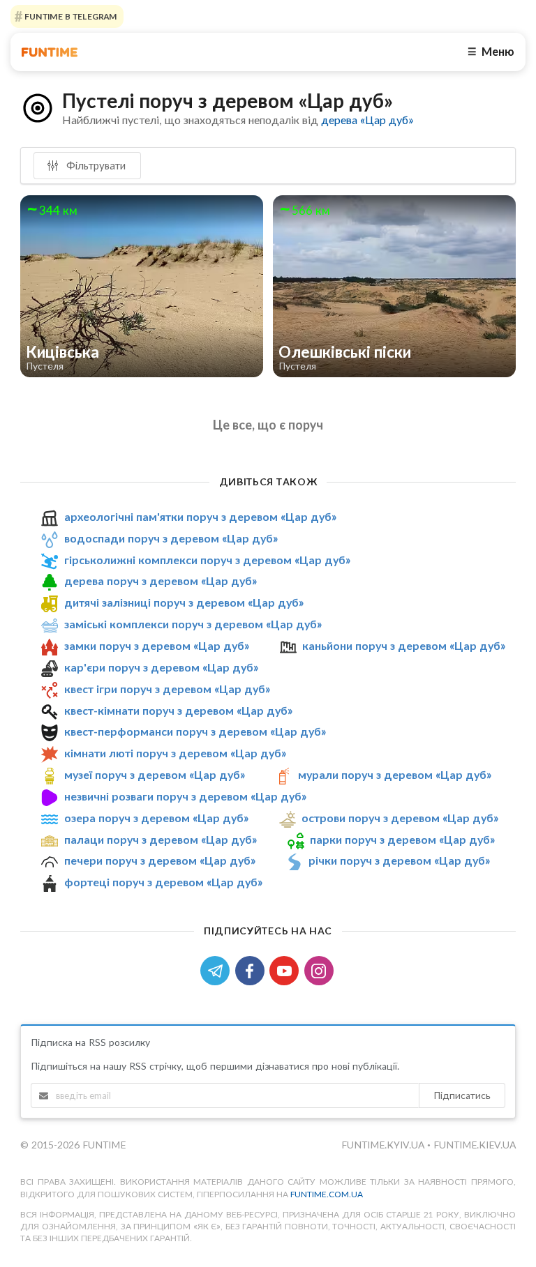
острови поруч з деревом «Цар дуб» (400, 817)
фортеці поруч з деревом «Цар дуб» (163, 881)
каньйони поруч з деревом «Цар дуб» (403, 645)
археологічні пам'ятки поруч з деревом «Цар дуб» (200, 516)
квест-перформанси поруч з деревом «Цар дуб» (195, 731)
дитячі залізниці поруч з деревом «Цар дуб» (184, 602)
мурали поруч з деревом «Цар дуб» (394, 774)
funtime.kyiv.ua (384, 1145)
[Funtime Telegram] (217, 970)
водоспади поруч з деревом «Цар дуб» (171, 538)
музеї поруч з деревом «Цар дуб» (154, 774)
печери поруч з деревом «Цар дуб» (159, 860)
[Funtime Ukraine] (49, 52)
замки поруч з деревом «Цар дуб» (156, 645)
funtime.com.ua (326, 1194)
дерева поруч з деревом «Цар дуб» (160, 581)
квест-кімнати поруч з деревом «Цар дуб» (178, 710)
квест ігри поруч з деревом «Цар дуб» (167, 688)
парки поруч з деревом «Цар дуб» (402, 839)
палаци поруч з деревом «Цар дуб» (160, 839)
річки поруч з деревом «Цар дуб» (399, 860)
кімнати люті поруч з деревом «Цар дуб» (175, 752)
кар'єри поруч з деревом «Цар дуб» (161, 667)
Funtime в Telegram (69, 16)
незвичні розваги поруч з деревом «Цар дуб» (185, 796)
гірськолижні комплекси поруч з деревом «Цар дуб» (207, 559)
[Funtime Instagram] (320, 970)
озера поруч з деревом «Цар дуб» (156, 817)
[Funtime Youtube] (286, 970)
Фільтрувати (95, 165)
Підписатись (462, 1095)
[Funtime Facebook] (252, 970)
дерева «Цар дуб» (367, 119)
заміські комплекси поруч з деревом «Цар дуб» (193, 623)
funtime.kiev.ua (474, 1145)
